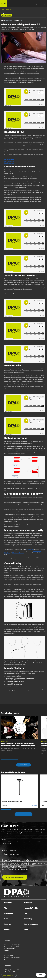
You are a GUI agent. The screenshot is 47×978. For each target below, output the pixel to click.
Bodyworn (8, 902)
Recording (28, 919)
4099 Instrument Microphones (18, 552)
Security (7, 924)
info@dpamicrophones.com (12, 957)
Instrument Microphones (9, 159)
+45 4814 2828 (8, 955)
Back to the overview (6, 9)
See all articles (23, 764)
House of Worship (31, 908)
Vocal (26, 930)
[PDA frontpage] (3, 3)
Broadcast (28, 902)
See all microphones (23, 814)
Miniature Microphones (9, 161)
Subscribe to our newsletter (15, 877)
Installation (8, 913)
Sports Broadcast (31, 924)
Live (25, 913)
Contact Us (7, 960)
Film (5, 908)
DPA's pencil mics (29, 549)
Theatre (7, 930)
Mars (6, 919)
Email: (4, 839)
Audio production (6, 15)
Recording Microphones (9, 162)
